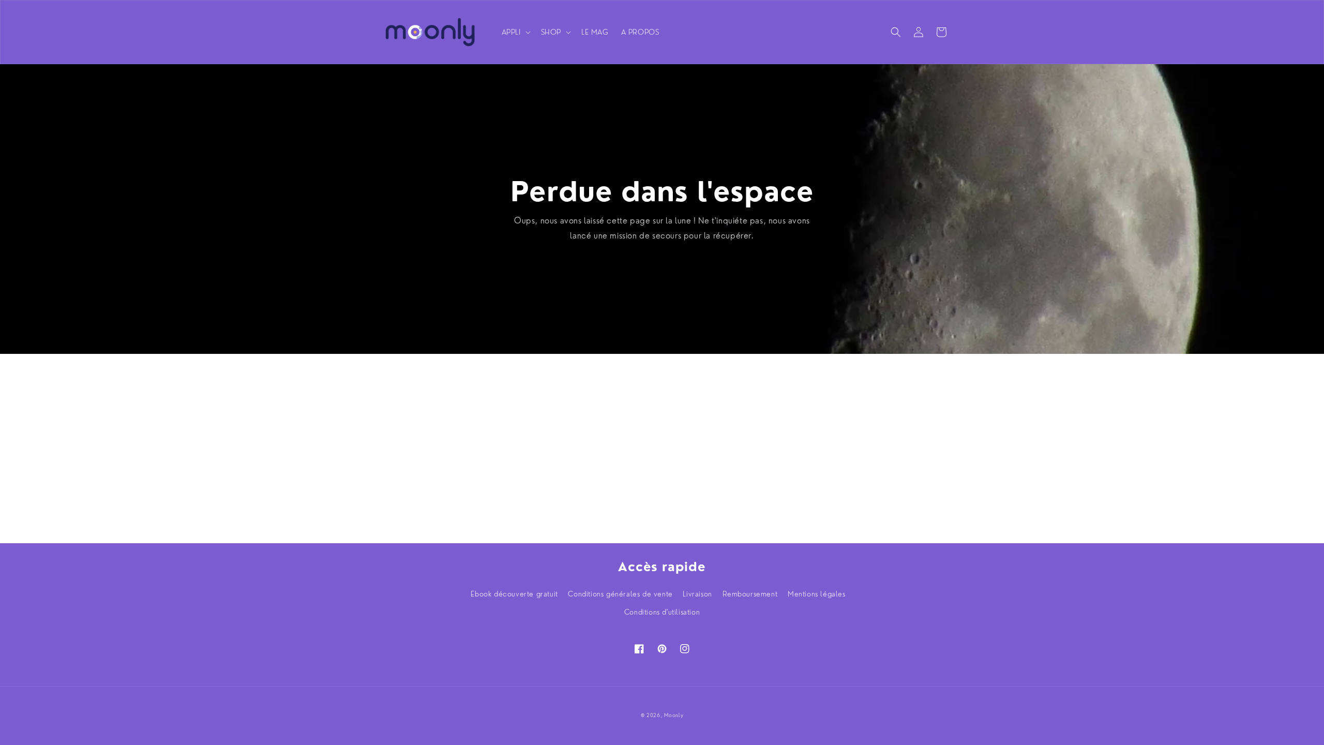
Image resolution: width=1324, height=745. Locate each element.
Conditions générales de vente (620, 594)
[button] (515, 32)
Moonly (673, 715)
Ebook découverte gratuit (514, 594)
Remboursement (750, 594)
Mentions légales (817, 594)
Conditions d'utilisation (662, 612)
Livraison (697, 594)
